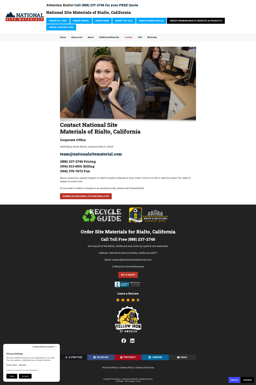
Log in (138, 381)
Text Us (234, 379)
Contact (129, 37)
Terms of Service (145, 367)
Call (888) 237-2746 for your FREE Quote (106, 5)
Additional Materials (109, 37)
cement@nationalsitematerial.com (131, 259)
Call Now (247, 379)
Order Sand (102, 20)
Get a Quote (128, 274)
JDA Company (130, 381)
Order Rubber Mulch (151, 20)
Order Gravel (81, 20)
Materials (152, 37)
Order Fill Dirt (58, 20)
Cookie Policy (127, 367)
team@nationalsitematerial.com (91, 154)
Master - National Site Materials (127, 379)
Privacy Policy (110, 367)
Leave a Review (128, 293)
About (91, 37)
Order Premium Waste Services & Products (196, 20)
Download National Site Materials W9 (86, 196)
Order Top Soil (124, 20)
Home (63, 37)
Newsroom (76, 37)
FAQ (140, 37)
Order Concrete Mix (61, 27)
